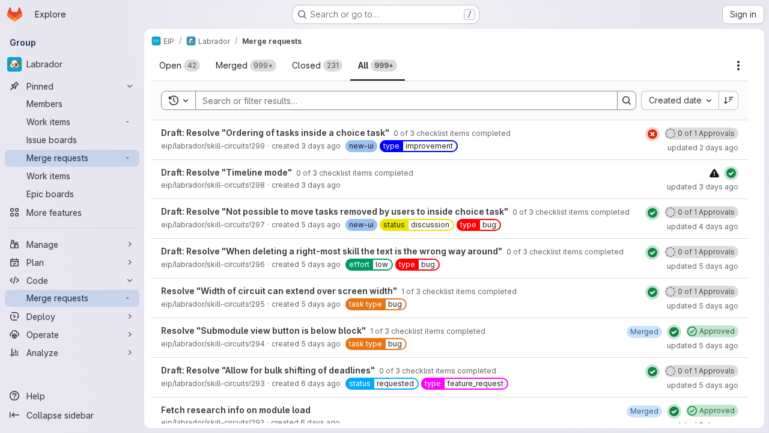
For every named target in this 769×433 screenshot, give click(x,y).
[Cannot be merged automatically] (714, 173)
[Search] (626, 100)
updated (702, 147)
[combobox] (680, 100)
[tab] (179, 66)
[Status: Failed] (652, 134)
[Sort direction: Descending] (728, 100)
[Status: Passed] (731, 173)
